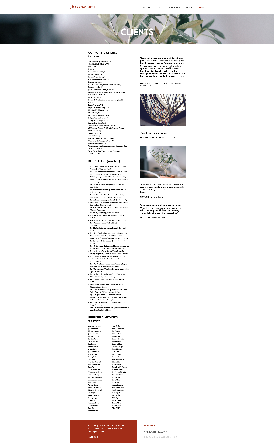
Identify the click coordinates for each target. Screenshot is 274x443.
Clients (159, 8)
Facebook (93, 437)
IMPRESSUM (149, 426)
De (203, 8)
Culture (146, 8)
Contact (189, 8)
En (200, 8)
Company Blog (174, 8)
